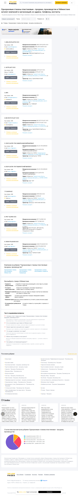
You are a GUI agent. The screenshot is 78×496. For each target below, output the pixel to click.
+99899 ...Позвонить (11, 52)
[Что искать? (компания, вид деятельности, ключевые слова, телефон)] (21, 2)
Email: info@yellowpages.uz (14, 480)
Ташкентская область (39, 74)
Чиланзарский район (37, 100)
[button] (12, 57)
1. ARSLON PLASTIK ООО (11, 42)
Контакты (34, 474)
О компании (28, 474)
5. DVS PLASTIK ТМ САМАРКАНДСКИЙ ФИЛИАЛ (19, 143)
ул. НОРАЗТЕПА (42, 75)
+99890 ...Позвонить (11, 128)
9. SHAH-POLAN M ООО (11, 241)
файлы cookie (22, 492)
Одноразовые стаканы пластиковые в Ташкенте (41, 270)
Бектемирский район (37, 50)
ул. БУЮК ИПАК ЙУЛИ (39, 154)
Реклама (40, 474)
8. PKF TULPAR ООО (10, 216)
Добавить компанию (61, 2)
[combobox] (72, 2)
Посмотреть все (72, 353)
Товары (6, 23)
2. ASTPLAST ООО (9, 67)
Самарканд (30, 154)
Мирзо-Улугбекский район (39, 249)
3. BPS (6, 92)
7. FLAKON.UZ (8, 191)
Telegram (44, 480)
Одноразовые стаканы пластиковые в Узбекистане (10, 271)
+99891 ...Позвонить (10, 151)
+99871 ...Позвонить (10, 77)
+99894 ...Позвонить (11, 102)
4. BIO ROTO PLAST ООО (11, 118)
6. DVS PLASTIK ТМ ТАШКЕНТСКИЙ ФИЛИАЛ (17, 166)
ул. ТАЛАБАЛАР (42, 225)
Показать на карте (27, 55)
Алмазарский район (32, 75)
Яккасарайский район (38, 199)
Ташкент (29, 50)
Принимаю (49, 492)
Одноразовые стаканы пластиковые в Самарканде (25, 271)
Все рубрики (20, 474)
